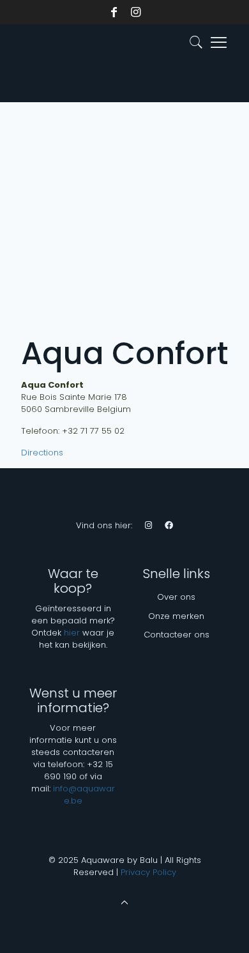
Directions (42, 452)
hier (72, 633)
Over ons (176, 597)
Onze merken (176, 616)
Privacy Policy (148, 872)
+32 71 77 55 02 (93, 431)
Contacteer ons (176, 635)
